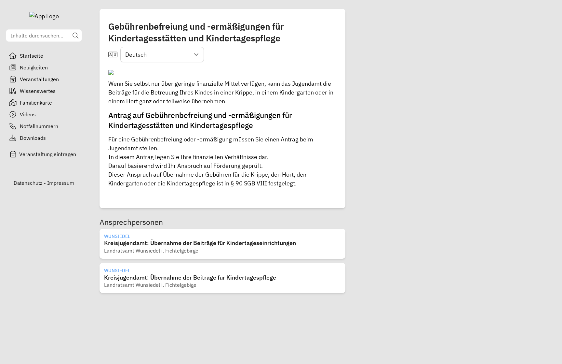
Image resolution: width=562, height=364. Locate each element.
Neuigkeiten (34, 67)
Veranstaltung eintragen (47, 154)
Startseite (31, 55)
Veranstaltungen (39, 79)
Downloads (33, 138)
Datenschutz (28, 183)
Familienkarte (36, 102)
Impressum (60, 183)
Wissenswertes (38, 91)
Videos (28, 114)
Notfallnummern (39, 126)
